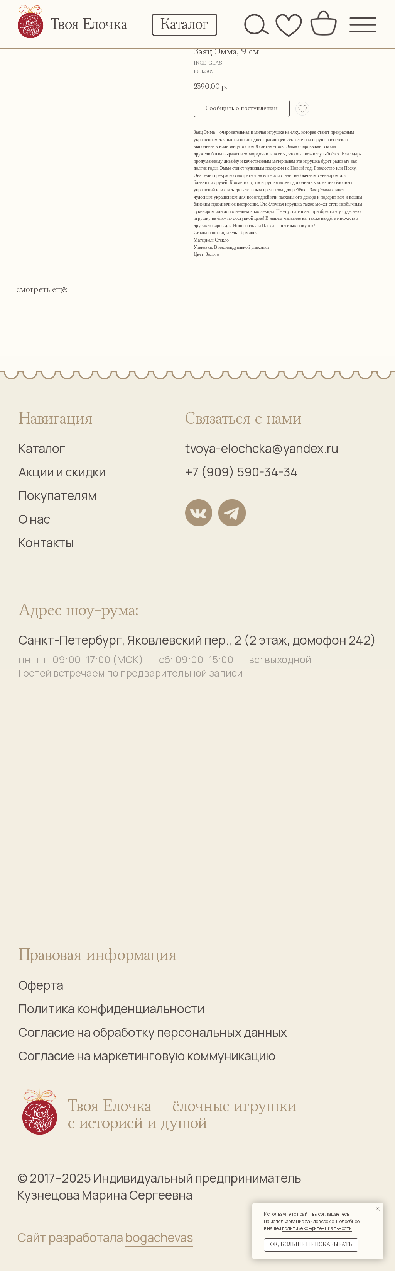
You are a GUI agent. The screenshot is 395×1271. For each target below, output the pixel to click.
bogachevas (159, 1237)
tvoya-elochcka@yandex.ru (261, 448)
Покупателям (57, 495)
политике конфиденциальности (317, 1228)
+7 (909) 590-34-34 (241, 471)
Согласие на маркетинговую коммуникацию (147, 1055)
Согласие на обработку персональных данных (153, 1032)
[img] (30, 21)
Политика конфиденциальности (111, 1008)
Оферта (41, 985)
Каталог (42, 448)
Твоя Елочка (89, 25)
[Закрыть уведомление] (377, 1209)
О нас (34, 518)
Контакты (46, 542)
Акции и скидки (62, 471)
